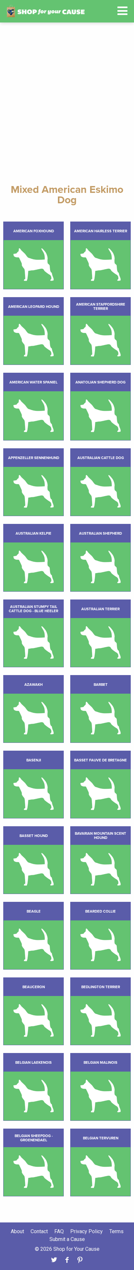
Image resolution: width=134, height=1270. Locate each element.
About (17, 1231)
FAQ (59, 1231)
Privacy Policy (86, 1231)
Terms (116, 1231)
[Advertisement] (67, 103)
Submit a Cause (67, 1239)
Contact (39, 1231)
